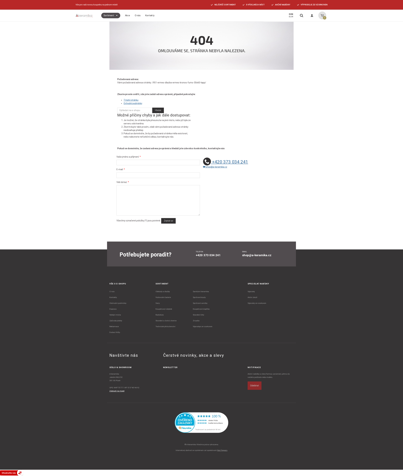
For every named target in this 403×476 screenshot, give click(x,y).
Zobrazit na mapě (116, 391)
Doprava (112, 309)
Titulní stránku (131, 100)
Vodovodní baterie (163, 297)
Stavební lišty (198, 315)
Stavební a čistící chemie (166, 321)
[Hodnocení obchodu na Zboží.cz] (11, 472)
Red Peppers (222, 450)
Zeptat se (168, 220)
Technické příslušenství (165, 326)
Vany (158, 303)
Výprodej (251, 291)
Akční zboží (252, 297)
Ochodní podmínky (133, 103)
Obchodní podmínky (117, 303)
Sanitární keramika (201, 291)
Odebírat (254, 385)
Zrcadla (196, 321)
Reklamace (114, 326)
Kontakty (113, 297)
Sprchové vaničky (200, 303)
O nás (112, 291)
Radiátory (160, 315)
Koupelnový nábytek (164, 309)
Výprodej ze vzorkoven (257, 303)
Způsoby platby (115, 321)
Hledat (158, 110)
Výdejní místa (115, 315)
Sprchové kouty (199, 297)
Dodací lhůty (114, 332)
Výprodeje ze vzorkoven (202, 326)
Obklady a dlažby (163, 291)
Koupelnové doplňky (201, 309)
